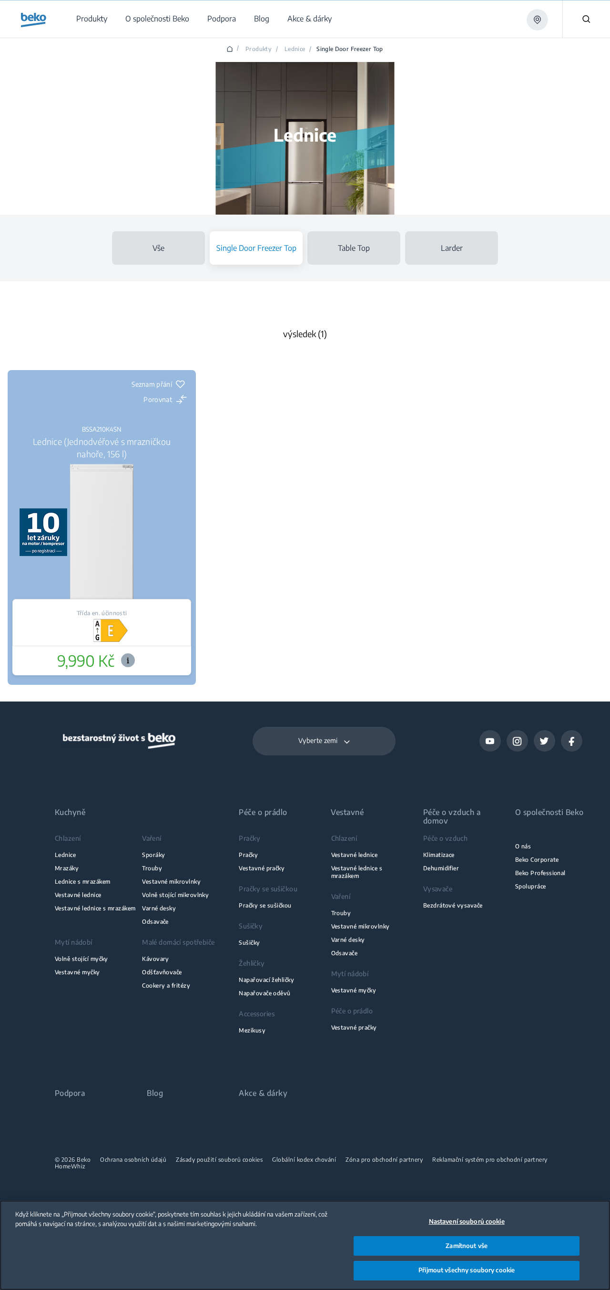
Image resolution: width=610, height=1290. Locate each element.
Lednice (295, 49)
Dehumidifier (441, 868)
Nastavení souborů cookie (467, 1221)
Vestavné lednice (78, 894)
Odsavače (155, 921)
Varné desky (159, 908)
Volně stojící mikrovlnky (175, 894)
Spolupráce (530, 886)
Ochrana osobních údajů (133, 1159)
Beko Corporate (537, 859)
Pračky (248, 854)
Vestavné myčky (77, 972)
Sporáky (153, 854)
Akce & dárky (263, 1093)
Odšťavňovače (162, 972)
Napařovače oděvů (265, 993)
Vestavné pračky (262, 868)
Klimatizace (439, 854)
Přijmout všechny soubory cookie (466, 1270)
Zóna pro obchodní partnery (384, 1159)
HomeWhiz (70, 1166)
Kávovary (155, 958)
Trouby (152, 868)
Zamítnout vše (467, 1245)
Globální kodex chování (304, 1159)
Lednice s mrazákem (82, 881)
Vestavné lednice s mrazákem (95, 908)
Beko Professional (540, 873)
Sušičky (249, 942)
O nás (523, 846)
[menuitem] (91, 19)
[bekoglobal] (33, 20)
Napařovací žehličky (266, 979)
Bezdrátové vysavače (453, 905)
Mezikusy (252, 1030)
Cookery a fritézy (166, 985)
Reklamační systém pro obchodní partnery (490, 1159)
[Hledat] (586, 19)
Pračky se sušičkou (265, 905)
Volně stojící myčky (81, 958)
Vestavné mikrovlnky (171, 881)
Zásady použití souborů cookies (219, 1159)
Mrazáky (67, 868)
